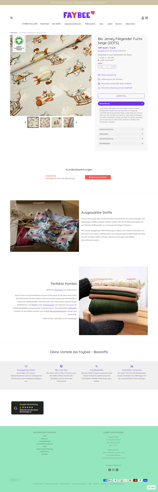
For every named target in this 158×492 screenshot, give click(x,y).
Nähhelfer (72, 308)
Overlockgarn (48, 305)
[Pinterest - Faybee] (117, 470)
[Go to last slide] (25, 122)
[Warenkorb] (146, 18)
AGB (90, 484)
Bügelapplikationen (58, 311)
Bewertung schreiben (98, 177)
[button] (121, 104)
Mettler (35, 305)
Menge (100, 63)
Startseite (13, 33)
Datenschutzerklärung (79, 484)
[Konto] (142, 18)
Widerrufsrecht (65, 484)
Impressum (104, 484)
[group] (33, 122)
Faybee (40, 484)
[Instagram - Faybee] (113, 470)
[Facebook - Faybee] (109, 470)
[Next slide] (76, 122)
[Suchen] (11, 18)
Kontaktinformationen (117, 484)
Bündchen (58, 290)
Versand (101, 51)
